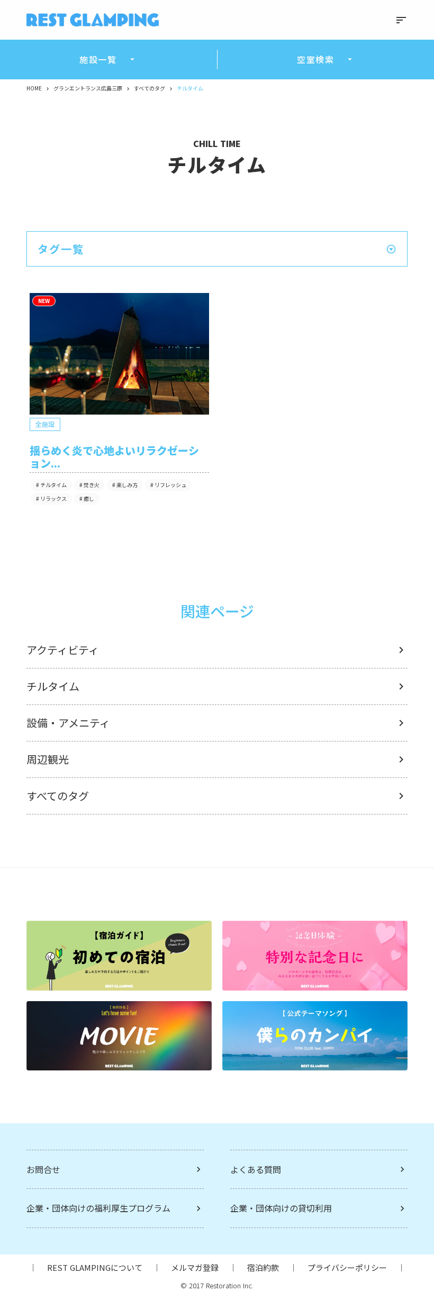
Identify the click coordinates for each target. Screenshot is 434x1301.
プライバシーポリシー (347, 1267)
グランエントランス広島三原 (87, 88)
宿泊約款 (263, 1267)
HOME (34, 88)
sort (401, 20)
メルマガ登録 (195, 1267)
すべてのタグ (149, 88)
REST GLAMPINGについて (94, 1267)
